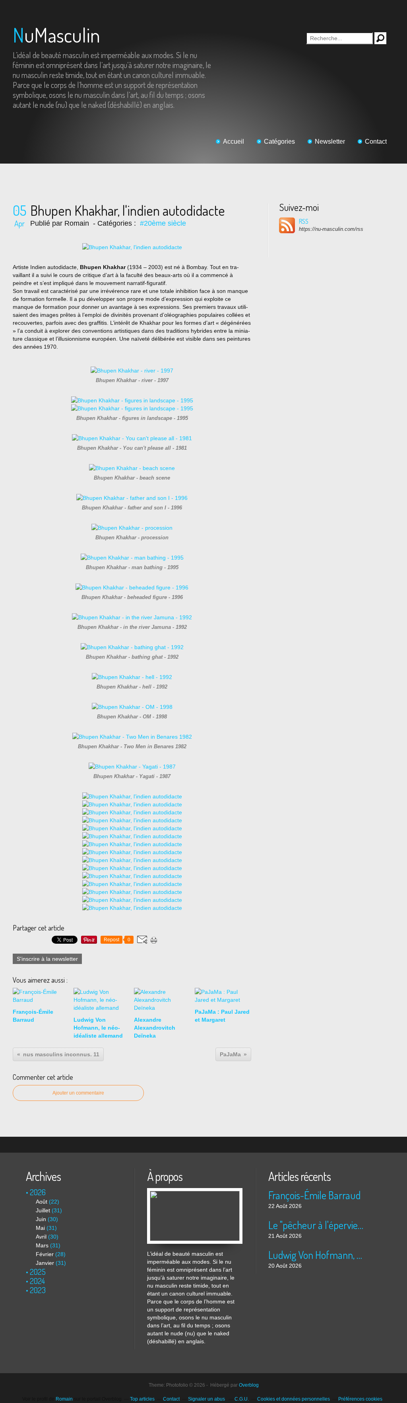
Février (45, 1254)
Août (41, 1201)
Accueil (233, 141)
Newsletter (330, 141)
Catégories (279, 141)
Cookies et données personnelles (293, 1399)
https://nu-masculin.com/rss (331, 229)
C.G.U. (242, 1399)
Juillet (43, 1210)
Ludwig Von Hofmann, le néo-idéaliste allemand (315, 1254)
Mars (42, 1245)
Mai (40, 1228)
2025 (38, 1271)
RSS (303, 221)
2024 (37, 1281)
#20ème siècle (163, 223)
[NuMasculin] (194, 1192)
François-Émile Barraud (314, 1195)
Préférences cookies (360, 1399)
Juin (41, 1219)
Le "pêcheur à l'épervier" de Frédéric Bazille (315, 1224)
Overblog (249, 1385)
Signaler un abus (207, 1399)
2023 (38, 1290)
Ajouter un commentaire (78, 1093)
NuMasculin (56, 34)
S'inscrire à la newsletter (47, 959)
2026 (38, 1192)
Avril (41, 1236)
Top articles (142, 1399)
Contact (376, 141)
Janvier (45, 1263)
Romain (64, 1399)
